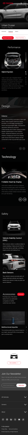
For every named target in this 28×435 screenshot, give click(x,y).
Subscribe (21, 385)
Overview (4, 31)
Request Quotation (8, 38)
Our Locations (13, 362)
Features (10, 31)
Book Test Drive (20, 38)
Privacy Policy (4, 429)
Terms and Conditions (13, 429)
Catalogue (20, 294)
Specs (16, 31)
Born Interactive (6, 426)
